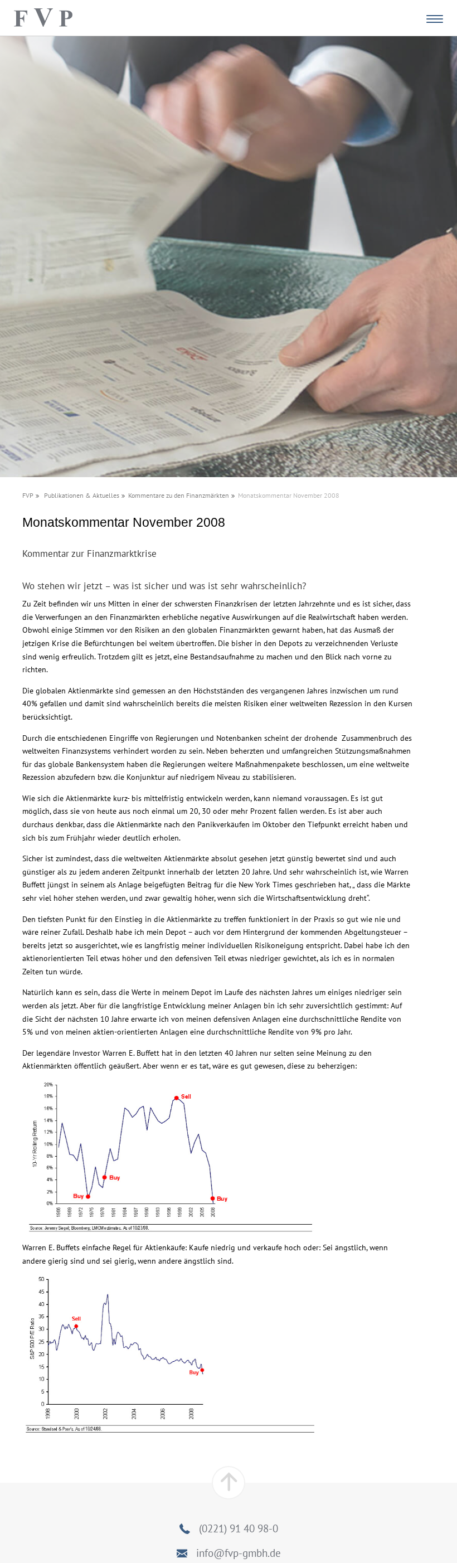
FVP (27, 495)
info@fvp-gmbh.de (238, 1553)
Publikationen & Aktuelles (81, 495)
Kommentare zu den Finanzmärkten (178, 495)
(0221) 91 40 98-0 (238, 1528)
